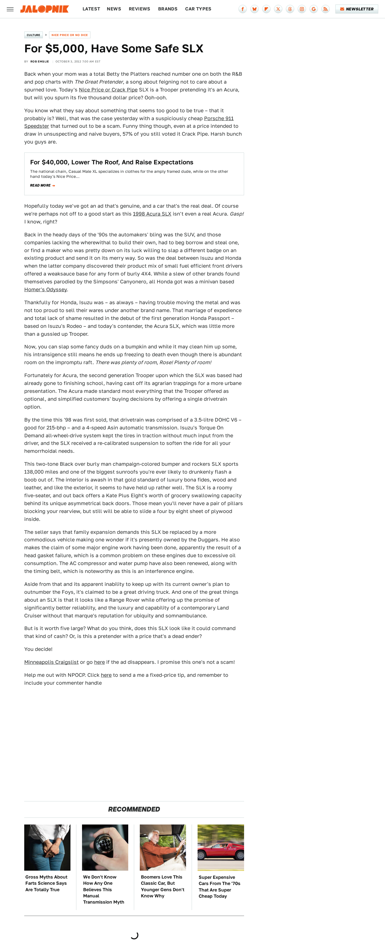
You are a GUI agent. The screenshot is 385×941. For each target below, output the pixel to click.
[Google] (313, 9)
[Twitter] (278, 9)
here (99, 662)
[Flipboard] (266, 9)
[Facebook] (242, 9)
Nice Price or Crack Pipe (108, 90)
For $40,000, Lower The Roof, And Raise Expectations (111, 162)
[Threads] (290, 9)
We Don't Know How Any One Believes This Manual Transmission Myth (103, 889)
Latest (91, 9)
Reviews (140, 9)
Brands (168, 9)
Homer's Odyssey (45, 289)
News (114, 9)
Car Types (198, 9)
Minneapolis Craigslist (51, 662)
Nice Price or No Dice (70, 35)
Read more (40, 185)
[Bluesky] (254, 9)
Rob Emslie (39, 61)
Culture (33, 35)
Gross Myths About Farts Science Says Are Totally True (46, 883)
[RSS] (325, 9)
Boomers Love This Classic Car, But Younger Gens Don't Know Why (162, 886)
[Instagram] (302, 9)
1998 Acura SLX (152, 214)
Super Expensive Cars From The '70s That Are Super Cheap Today (219, 887)
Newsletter (359, 9)
